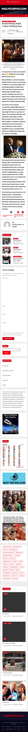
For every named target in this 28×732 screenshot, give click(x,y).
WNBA (4, 385)
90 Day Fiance (7, 546)
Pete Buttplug (6, 572)
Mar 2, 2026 (16, 261)
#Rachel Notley (10, 33)
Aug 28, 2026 (7, 616)
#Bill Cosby (21, 31)
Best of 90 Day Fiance (8, 552)
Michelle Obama (14, 567)
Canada (17, 555)
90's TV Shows (17, 546)
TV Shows (24, 729)
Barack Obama (13, 549)
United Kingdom (6, 375)
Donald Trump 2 (17, 249)
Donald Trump (7, 561)
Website (4, 322)
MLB (22, 567)
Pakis (17, 569)
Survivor (14, 575)
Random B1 (5, 380)
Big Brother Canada (7, 555)
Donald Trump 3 (17, 240)
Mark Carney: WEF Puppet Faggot (18, 259)
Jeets (11, 564)
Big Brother (19, 552)
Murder (5, 569)
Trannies (21, 575)
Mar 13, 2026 (16, 242)
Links (15, 729)
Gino (20, 561)
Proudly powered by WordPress (9, 722)
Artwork (14, 726)
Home (3, 726)
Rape (22, 572)
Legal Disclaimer (9, 729)
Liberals (5, 567)
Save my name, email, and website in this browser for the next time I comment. (13, 333)
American (4, 21)
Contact (24, 726)
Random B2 (5, 365)
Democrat (12, 558)
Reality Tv (6, 575)
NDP (11, 569)
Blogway (22, 722)
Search (5, 346)
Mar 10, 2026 (16, 250)
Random (15, 572)
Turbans (15, 578)
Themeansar (13, 723)
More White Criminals (7, 370)
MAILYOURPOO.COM (14, 8)
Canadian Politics (11, 21)
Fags (15, 561)
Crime (5, 558)
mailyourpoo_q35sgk (14, 30)
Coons (5, 623)
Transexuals (6, 578)
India (5, 564)
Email (4, 314)
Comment (5, 278)
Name (4, 306)
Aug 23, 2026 (7, 645)
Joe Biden (18, 564)
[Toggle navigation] (26, 16)
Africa (5, 549)
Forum (3, 729)
